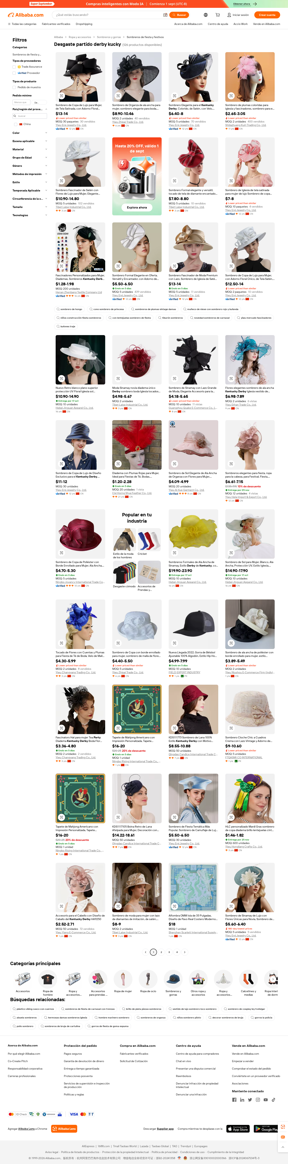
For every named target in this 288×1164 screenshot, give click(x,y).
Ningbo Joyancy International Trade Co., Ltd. (80, 582)
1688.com (104, 1146)
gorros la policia (263, 1017)
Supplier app (165, 1128)
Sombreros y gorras (109, 37)
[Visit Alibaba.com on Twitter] (250, 1099)
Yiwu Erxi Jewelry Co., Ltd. (71, 125)
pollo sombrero (25, 1026)
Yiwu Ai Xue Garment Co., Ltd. (186, 489)
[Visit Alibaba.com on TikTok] (273, 1099)
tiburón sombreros (172, 317)
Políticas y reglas (74, 1094)
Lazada (144, 1146)
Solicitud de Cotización (134, 1061)
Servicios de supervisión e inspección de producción (87, 1085)
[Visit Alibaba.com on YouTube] (265, 1099)
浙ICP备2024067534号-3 (244, 1158)
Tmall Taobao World (125, 1146)
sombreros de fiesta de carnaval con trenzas (90, 1009)
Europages (200, 1146)
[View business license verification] (179, 1158)
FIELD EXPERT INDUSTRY (184, 672)
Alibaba (58, 37)
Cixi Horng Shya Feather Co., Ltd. (132, 493)
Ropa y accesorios (80, 37)
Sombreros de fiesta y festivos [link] (145, 37)
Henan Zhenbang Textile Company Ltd (79, 292)
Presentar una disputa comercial (196, 1068)
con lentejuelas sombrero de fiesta (131, 317)
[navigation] (29, 495)
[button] (165, 15)
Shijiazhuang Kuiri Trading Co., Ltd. (245, 125)
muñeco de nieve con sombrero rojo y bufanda (212, 309)
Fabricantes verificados (134, 1053)
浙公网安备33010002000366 (208, 1158)
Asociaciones (240, 1083)
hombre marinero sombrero (114, 1017)
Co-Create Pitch (18, 1061)
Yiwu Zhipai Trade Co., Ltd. (128, 121)
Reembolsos (183, 1076)
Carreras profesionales (22, 1076)
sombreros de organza (153, 1017)
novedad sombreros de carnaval (212, 317)
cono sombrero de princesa (108, 309)
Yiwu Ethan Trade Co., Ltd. (240, 404)
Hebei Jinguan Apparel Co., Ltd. (74, 407)
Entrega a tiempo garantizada (81, 1068)
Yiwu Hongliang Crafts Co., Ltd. (244, 846)
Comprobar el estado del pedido (251, 1068)
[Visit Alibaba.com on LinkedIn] (242, 1099)
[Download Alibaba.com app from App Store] (238, 1129)
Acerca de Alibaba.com (23, 1045)
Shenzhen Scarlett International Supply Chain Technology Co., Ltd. (193, 932)
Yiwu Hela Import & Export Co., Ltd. (246, 497)
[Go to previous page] (145, 952)
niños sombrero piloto (189, 1017)
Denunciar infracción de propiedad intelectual (197, 1085)
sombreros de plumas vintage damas (155, 309)
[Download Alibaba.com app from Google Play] (267, 1129)
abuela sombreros (27, 1017)
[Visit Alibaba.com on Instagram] (257, 1099)
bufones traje (68, 326)
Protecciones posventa (78, 1076)
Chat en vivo (183, 1061)
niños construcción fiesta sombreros (81, 317)
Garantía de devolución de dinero (84, 1061)
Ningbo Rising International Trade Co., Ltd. (137, 761)
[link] (283, 1127)
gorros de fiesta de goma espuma (110, 1026)
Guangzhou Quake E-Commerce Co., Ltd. (193, 407)
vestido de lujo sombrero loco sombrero (194, 1009)
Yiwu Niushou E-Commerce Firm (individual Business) (250, 672)
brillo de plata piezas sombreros (143, 1009)
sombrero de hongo (71, 309)
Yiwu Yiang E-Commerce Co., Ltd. (76, 932)
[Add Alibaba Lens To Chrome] (64, 1129)
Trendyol (185, 1146)
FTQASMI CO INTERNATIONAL (244, 757)
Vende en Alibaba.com (245, 1053)
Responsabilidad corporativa (25, 1068)
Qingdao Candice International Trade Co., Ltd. (193, 754)
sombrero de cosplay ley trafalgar (246, 1009)
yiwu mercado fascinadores (256, 317)
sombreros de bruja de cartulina (62, 1026)
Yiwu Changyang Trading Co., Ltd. (76, 672)
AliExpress (88, 1146)
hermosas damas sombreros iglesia (67, 1017)
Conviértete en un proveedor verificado (256, 1076)
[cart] (218, 15)
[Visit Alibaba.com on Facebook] (234, 1099)
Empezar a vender (243, 1061)
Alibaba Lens (26, 1128)
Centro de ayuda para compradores (197, 1053)
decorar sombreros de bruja (227, 1017)
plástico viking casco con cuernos (35, 1009)
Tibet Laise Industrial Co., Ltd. (73, 207)
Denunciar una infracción (191, 1094)
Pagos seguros (73, 1053)
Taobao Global (160, 1146)
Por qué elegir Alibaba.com (24, 1053)
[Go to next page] (184, 952)
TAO (174, 1146)
